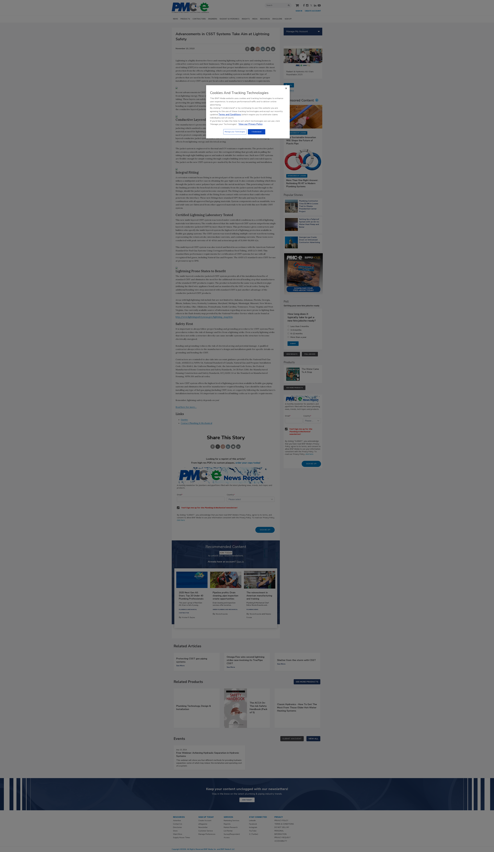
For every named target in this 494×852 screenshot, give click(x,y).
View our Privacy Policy (251, 124)
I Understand (256, 132)
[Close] (286, 88)
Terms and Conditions (229, 114)
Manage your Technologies (235, 132)
